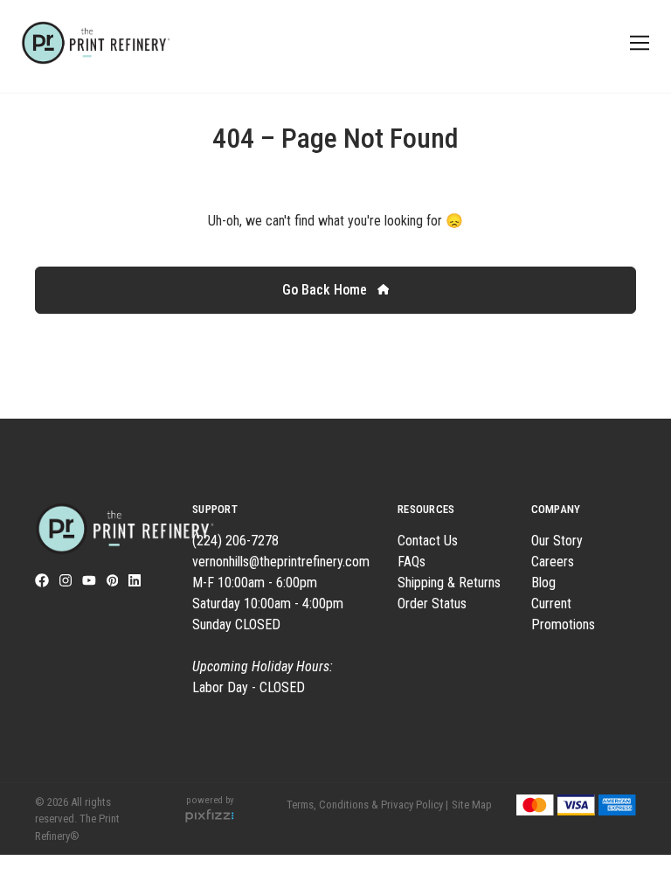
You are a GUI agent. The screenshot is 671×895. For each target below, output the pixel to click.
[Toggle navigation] (636, 43)
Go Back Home (326, 289)
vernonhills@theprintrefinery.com (281, 561)
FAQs (411, 561)
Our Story (557, 540)
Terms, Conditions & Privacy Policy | (367, 804)
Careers (552, 561)
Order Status (432, 603)
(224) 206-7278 (235, 540)
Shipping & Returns (449, 582)
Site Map (472, 804)
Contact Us (428, 540)
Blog (543, 582)
